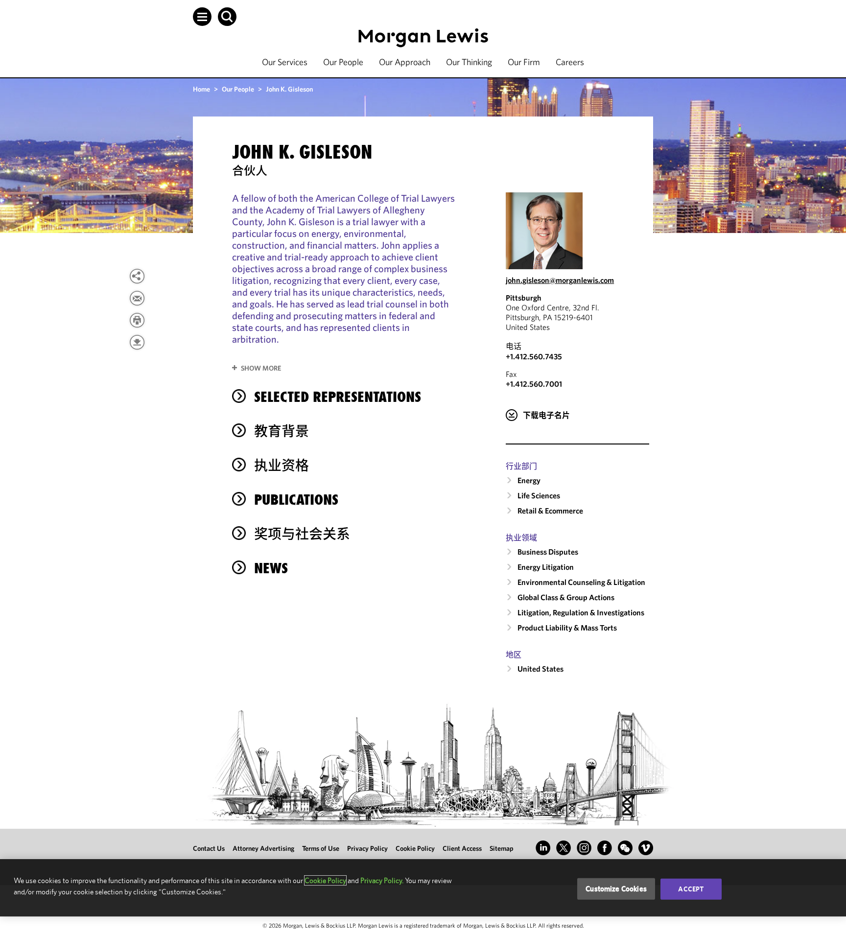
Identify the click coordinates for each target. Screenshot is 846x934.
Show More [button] (261, 368)
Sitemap (502, 848)
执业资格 (281, 465)
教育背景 (281, 431)
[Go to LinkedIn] (543, 848)
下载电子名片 (546, 415)
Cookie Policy (415, 848)
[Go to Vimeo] (645, 848)
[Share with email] (137, 298)
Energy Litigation (545, 567)
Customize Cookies (616, 888)
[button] (202, 16)
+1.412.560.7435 (534, 356)
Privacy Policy (367, 848)
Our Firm (524, 62)
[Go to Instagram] (584, 848)
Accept (691, 889)
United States (540, 669)
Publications (296, 499)
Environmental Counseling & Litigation (581, 582)
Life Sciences (538, 495)
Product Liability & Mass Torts (567, 627)
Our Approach (404, 62)
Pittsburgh (523, 298)
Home (201, 89)
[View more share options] (137, 276)
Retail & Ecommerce (550, 510)
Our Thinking (469, 62)
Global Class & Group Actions (565, 597)
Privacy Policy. (381, 880)
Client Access (462, 848)
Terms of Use (320, 848)
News (271, 568)
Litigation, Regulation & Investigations (580, 612)
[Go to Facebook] (604, 848)
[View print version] (137, 320)
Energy (528, 480)
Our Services (284, 62)
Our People (343, 62)
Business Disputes (547, 552)
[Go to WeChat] (625, 848)
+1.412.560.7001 (534, 384)
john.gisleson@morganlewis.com (560, 280)
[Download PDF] (137, 342)
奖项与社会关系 (302, 533)
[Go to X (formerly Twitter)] (563, 848)
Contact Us (209, 848)
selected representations (337, 396)
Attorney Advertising (263, 848)
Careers (570, 62)
